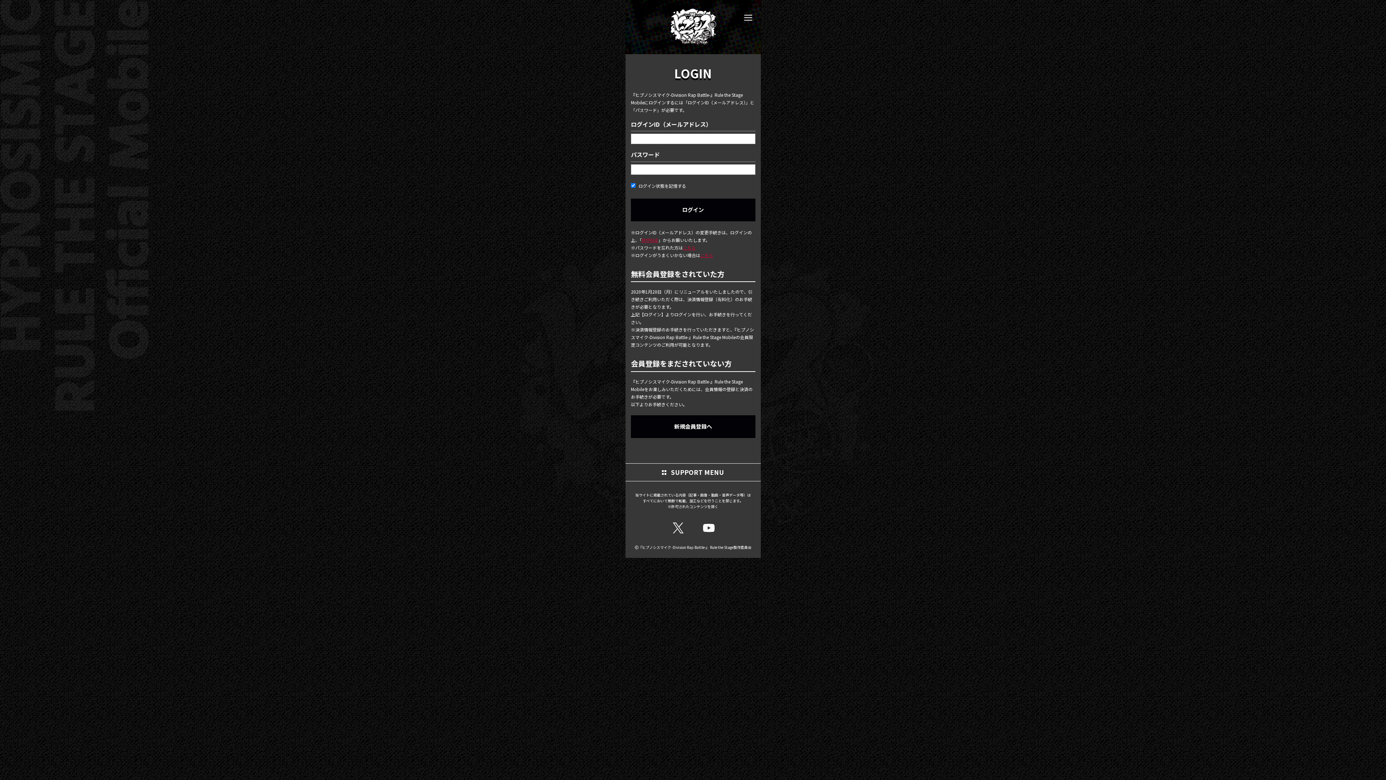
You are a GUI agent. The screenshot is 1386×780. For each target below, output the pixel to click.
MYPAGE (650, 240)
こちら (689, 247)
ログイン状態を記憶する (661, 186)
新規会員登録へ (693, 426)
